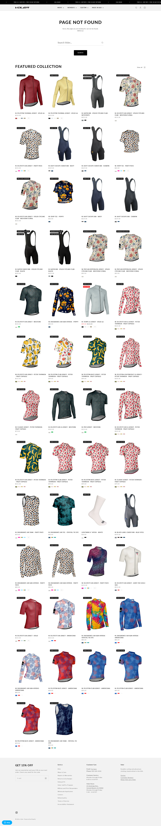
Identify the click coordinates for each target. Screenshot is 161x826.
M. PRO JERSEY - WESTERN (91, 427)
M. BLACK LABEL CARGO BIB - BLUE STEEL (129, 532)
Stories (123, 775)
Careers (60, 794)
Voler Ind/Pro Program (65, 785)
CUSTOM (83, 7)
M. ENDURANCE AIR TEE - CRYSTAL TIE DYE (63, 532)
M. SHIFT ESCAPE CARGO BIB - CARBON (95, 166)
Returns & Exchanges (65, 778)
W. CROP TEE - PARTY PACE (124, 166)
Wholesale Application (65, 791)
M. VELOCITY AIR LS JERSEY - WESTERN (62, 427)
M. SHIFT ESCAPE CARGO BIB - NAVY (61, 166)
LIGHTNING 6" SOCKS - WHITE (92, 532)
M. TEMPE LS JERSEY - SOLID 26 (93, 322)
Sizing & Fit (61, 782)
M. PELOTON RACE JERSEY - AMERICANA (62, 688)
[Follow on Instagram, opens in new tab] (16, 812)
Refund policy (62, 798)
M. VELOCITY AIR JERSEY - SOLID (26, 635)
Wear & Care (62, 772)
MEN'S (59, 7)
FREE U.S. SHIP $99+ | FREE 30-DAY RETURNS (67, 2)
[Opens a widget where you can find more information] (7, 822)
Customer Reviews (127, 777)
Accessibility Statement (66, 804)
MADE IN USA (97, 7)
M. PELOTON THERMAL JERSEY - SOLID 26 (30, 113)
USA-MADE (36, 2)
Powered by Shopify (30, 819)
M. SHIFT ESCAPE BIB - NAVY (92, 216)
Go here (94, 769)
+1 (28, 170)
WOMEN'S (71, 7)
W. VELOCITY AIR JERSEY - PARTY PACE (95, 583)
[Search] (102, 43)
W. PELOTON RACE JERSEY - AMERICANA (29, 741)
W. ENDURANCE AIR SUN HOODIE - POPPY (63, 322)
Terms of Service (63, 801)
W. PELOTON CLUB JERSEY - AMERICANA (96, 688)
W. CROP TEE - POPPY (56, 216)
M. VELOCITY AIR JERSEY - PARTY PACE (28, 166)
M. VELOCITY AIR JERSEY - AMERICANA (62, 635)
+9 (28, 118)
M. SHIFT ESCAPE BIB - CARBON (126, 216)
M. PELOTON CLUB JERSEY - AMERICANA (129, 688)
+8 (61, 118)
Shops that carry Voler (128, 779)
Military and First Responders (68, 788)
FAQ (59, 769)
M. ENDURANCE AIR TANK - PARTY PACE (29, 532)
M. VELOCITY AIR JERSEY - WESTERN (28, 322)
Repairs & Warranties (65, 775)
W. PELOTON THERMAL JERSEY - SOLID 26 (63, 113)
